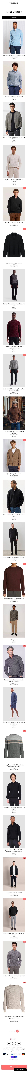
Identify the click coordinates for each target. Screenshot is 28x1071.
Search (17, 1051)
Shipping (13, 1049)
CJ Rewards (19, 1047)
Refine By (14, 17)
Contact (8, 1047)
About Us (13, 1047)
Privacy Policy (12, 1051)
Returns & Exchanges (20, 1049)
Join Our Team (6, 1049)
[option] (14, 37)
